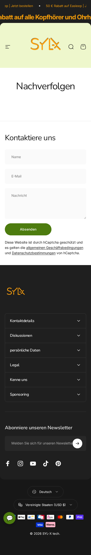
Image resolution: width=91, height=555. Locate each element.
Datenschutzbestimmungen (34, 253)
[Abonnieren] (77, 443)
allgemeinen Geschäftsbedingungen (54, 248)
